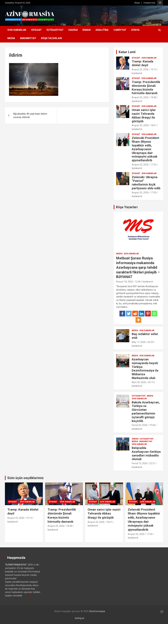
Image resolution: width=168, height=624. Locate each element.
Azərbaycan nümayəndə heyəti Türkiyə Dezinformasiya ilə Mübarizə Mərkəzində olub (145, 368)
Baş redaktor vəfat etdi (145, 336)
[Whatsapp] (154, 313)
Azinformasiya (97, 611)
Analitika (102, 29)
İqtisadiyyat (55, 29)
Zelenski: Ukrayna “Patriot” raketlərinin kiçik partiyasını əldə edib (146, 182)
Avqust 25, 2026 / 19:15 (144, 69)
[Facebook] (122, 313)
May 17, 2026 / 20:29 (142, 342)
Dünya (135, 29)
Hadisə (73, 29)
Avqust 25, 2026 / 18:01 (144, 125)
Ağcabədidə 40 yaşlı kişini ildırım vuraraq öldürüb (30, 115)
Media (11, 38)
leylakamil (137, 73)
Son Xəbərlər (16, 29)
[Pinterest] (148, 313)
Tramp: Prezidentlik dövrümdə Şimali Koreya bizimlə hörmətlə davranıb (146, 87)
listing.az (79, 618)
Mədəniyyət (28, 38)
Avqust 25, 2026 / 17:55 (144, 164)
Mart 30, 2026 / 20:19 (143, 382)
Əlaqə (137, 2)
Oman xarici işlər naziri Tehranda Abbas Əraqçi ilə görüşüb (144, 115)
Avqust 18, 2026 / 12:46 (128, 281)
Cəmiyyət (120, 29)
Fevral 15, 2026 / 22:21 (143, 463)
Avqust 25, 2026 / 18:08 (144, 97)
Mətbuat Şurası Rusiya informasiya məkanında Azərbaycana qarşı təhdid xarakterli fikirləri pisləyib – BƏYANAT (138, 267)
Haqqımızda (149, 2)
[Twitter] (129, 313)
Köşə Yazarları (51, 38)
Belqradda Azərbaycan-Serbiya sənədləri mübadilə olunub (146, 453)
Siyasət (36, 29)
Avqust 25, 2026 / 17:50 (144, 192)
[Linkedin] (141, 313)
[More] (138, 320)
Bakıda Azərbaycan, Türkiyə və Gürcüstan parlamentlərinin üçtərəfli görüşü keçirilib (146, 411)
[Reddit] (135, 313)
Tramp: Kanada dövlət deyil (142, 63)
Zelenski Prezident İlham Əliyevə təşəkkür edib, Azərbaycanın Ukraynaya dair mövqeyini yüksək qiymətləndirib (145, 149)
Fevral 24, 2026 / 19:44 (143, 425)
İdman (87, 29)
